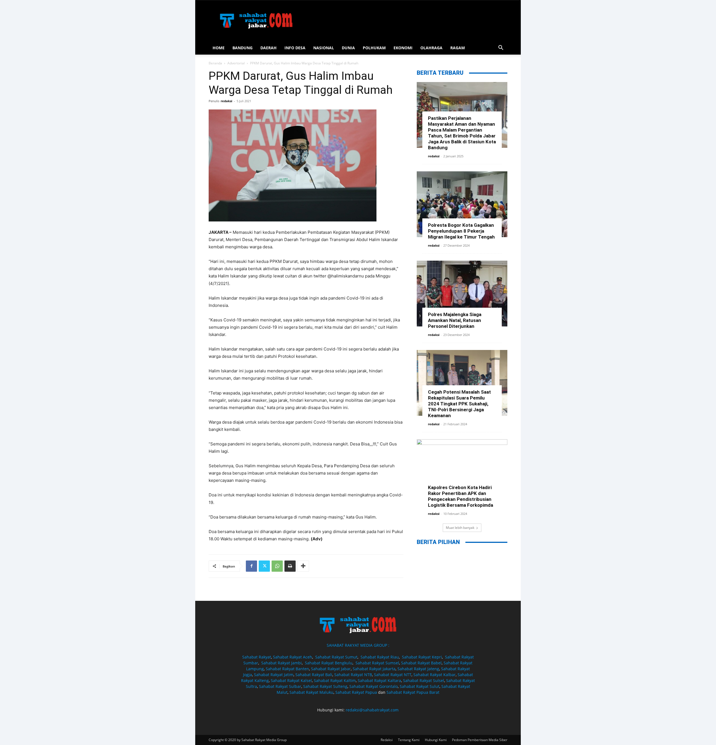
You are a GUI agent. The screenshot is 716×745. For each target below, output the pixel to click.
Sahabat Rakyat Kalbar (434, 674)
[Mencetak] (290, 566)
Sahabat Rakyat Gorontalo (373, 686)
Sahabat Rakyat (256, 657)
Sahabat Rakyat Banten (287, 668)
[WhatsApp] (277, 566)
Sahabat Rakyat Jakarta (374, 668)
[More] (303, 566)
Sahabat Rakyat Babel (421, 662)
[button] (500, 48)
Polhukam (374, 47)
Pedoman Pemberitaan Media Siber (479, 739)
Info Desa (294, 47)
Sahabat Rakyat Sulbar (280, 686)
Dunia (348, 47)
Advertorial (236, 63)
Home (219, 47)
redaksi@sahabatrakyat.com (372, 710)
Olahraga (431, 47)
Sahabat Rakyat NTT (392, 674)
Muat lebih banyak (460, 527)
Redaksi (387, 739)
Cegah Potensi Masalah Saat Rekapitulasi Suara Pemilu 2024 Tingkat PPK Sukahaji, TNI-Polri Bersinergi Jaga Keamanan (459, 403)
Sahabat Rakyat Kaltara (379, 680)
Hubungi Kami (436, 739)
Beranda (215, 63)
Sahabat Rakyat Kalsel (291, 680)
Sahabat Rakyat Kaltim (335, 680)
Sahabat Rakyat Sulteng (325, 686)
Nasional (323, 47)
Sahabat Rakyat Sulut (419, 686)
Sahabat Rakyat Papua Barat (413, 692)
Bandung (242, 47)
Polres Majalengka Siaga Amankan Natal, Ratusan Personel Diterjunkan (454, 320)
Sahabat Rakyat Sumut (336, 657)
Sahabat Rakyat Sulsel (423, 680)
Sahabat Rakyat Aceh (292, 657)
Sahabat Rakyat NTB (353, 674)
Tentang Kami (409, 739)
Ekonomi (403, 47)
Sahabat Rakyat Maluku (311, 692)
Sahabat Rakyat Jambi (281, 662)
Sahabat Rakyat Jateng (418, 668)
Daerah (268, 47)
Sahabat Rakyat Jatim (273, 674)
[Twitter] (264, 566)
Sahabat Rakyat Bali (313, 674)
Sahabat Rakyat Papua (356, 692)
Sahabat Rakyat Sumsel (377, 662)
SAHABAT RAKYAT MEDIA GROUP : (358, 645)
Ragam (457, 47)
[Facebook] (251, 566)
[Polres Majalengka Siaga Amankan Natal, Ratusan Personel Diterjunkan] (462, 293)
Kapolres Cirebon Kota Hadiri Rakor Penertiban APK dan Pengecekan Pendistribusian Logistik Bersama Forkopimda (460, 496)
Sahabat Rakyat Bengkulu (328, 662)
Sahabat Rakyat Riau (380, 657)
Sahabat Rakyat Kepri (422, 657)
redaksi (226, 101)
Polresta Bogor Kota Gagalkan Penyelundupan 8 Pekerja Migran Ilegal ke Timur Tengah (461, 231)
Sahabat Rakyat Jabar (331, 668)
